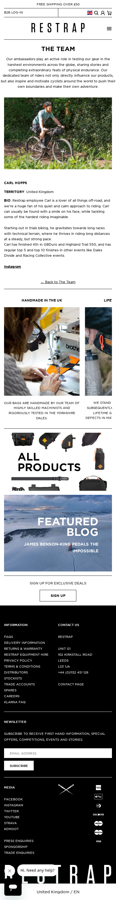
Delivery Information (24, 642)
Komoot (11, 829)
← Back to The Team (58, 282)
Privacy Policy (18, 660)
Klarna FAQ (15, 702)
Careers (11, 696)
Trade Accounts (19, 684)
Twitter (11, 811)
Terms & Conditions (22, 666)
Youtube (12, 817)
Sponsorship (16, 846)
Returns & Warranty (23, 648)
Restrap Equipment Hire (26, 654)
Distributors (16, 672)
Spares (10, 690)
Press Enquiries (18, 841)
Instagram (13, 805)
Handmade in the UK (42, 300)
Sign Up (58, 595)
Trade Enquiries (19, 852)
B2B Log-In (13, 12)
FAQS (8, 636)
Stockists (13, 678)
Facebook (13, 799)
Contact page (71, 684)
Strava (10, 823)
